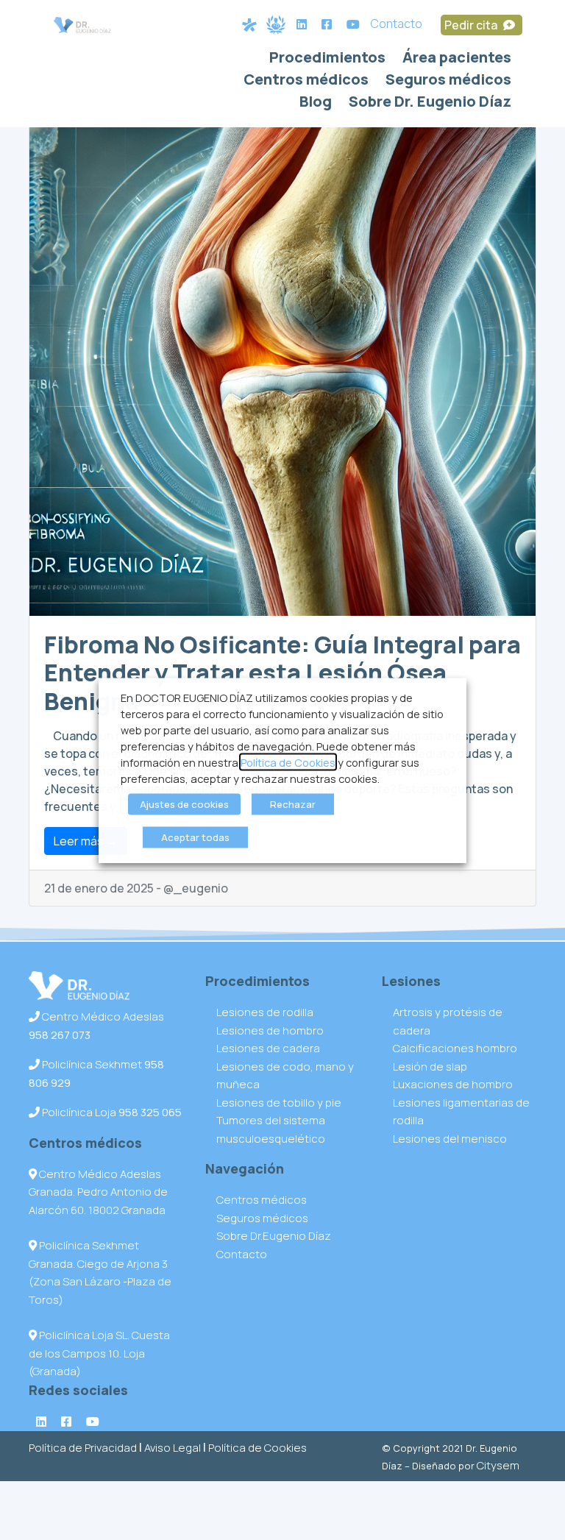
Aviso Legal (172, 1447)
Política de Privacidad (83, 1447)
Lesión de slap (430, 1066)
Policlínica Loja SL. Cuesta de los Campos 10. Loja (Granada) (99, 1353)
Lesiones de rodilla (264, 1012)
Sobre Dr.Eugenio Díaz (273, 1235)
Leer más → (86, 841)
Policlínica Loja (111, 1112)
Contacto (396, 23)
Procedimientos (327, 57)
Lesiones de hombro (270, 1030)
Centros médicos (306, 79)
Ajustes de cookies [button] (184, 803)
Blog (315, 101)
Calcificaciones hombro (455, 1048)
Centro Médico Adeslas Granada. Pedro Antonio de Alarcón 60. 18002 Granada (98, 1192)
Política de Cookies (257, 1447)
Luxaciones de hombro (453, 1084)
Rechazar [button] (293, 803)
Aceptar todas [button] (195, 836)
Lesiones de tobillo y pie (278, 1102)
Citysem (498, 1465)
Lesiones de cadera (268, 1048)
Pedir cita (472, 25)
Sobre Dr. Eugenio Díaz (430, 101)
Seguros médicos (448, 79)
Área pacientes (456, 57)
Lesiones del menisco (450, 1138)
